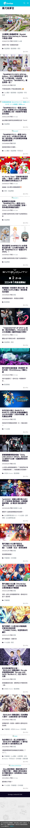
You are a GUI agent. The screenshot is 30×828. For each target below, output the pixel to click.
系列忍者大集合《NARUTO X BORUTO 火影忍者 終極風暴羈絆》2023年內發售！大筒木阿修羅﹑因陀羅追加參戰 (15, 413)
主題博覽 (20, 756)
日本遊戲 (13, 558)
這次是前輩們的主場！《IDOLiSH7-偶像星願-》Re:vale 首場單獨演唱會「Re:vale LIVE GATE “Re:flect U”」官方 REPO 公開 (14, 672)
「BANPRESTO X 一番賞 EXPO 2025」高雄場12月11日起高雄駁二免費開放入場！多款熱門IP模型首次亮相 (14, 111)
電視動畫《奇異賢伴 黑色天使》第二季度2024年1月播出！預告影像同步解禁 (15, 290)
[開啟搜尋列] (24, 3)
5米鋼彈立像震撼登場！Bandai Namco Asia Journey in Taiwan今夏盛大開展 (14, 36)
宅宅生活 (20, 151)
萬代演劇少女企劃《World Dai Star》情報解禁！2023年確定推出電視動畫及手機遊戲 (14, 586)
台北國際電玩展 (10, 518)
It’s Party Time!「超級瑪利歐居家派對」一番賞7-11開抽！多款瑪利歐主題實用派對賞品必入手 (15, 179)
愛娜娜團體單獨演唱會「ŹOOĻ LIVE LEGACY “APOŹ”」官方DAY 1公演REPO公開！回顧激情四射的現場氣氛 (15, 458)
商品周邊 (7, 48)
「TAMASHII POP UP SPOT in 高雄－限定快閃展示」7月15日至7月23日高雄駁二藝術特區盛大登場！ (15, 330)
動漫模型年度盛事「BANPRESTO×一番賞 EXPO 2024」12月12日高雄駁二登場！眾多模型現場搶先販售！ (14, 204)
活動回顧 (25, 758)
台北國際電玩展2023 (10, 515)
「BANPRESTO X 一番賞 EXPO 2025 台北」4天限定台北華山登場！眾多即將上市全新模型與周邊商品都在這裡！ (14, 137)
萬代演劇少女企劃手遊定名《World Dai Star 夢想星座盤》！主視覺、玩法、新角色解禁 (14, 546)
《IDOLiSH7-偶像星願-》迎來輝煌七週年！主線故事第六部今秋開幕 (15, 716)
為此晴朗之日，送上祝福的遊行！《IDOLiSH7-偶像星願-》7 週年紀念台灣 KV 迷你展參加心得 (15, 742)
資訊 (19, 48)
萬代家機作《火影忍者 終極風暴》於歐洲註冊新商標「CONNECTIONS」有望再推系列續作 (15, 629)
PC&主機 (7, 429)
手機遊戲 (7, 558)
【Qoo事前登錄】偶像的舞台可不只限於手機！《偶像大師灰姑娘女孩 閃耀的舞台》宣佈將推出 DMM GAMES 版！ (14, 772)
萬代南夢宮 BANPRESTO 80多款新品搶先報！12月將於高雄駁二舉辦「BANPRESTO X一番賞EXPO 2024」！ (14, 249)
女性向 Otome (8, 473)
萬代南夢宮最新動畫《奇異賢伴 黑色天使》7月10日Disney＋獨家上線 (15, 370)
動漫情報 (13, 48)
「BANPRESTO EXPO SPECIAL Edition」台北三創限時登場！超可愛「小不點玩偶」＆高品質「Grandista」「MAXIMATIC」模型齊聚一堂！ (15, 78)
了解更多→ (12, 826)
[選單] (28, 3)
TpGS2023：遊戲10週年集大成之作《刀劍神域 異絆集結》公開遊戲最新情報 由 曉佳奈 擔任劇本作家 (15, 502)
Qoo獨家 (6, 92)
